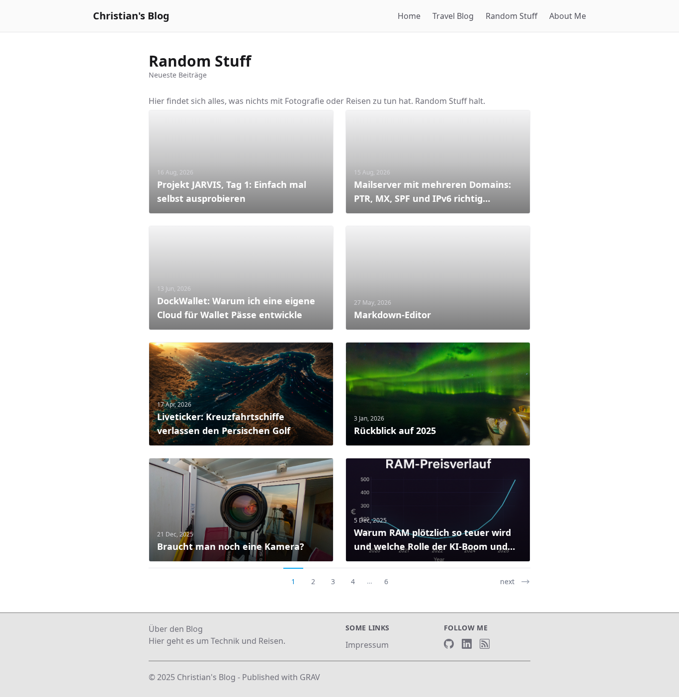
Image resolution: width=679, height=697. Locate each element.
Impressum (367, 644)
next (507, 581)
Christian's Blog (131, 15)
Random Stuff (511, 15)
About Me (567, 15)
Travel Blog (453, 15)
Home (409, 15)
